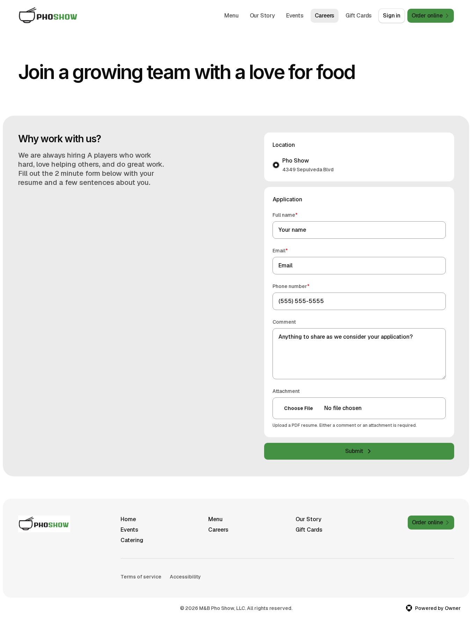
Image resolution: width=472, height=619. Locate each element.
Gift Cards (359, 15)
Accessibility (185, 577)
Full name (295, 214)
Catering (132, 540)
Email (290, 250)
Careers (325, 15)
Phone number (301, 286)
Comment (284, 322)
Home (128, 519)
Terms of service (141, 577)
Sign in (391, 15)
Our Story (262, 15)
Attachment (286, 391)
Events (295, 15)
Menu (231, 15)
